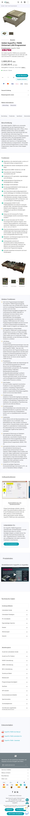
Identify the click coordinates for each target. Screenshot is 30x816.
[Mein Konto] (21, 2)
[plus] (14, 77)
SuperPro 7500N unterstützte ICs (13, 736)
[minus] (2, 77)
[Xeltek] (6, 50)
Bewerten (12, 40)
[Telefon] (27, 799)
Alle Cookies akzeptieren (15, 813)
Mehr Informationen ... (20, 806)
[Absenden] (26, 765)
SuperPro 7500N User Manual (12, 731)
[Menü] (2, 2)
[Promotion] (24, 2)
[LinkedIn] (17, 792)
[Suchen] (18, 2)
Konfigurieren (20, 809)
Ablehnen (9, 809)
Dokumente (13, 105)
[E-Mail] (27, 803)
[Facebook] (13, 792)
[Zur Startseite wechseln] (7, 2)
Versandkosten (14, 799)
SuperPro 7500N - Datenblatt (12, 740)
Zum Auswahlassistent (11, 544)
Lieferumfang (5, 105)
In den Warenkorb (22, 75)
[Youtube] (15, 792)
